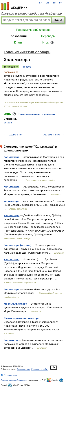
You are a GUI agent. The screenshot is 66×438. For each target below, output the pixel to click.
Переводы (48, 36)
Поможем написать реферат (37, 114)
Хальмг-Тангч (51, 134)
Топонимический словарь (33, 29)
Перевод (26, 66)
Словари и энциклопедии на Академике (31, 13)
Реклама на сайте (39, 369)
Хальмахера (11, 156)
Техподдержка (23, 369)
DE (47, 2)
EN (40, 2)
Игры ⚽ (48, 42)
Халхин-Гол (16, 134)
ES (54, 2)
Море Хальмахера (15, 303)
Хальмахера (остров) (17, 245)
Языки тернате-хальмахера (21, 318)
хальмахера (11, 201)
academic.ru (14, 6)
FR (60, 2)
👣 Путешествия (9, 375)
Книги (18, 42)
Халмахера (11, 340)
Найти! (58, 20)
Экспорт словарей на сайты (14, 380)
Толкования (18, 36)
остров (8, 122)
